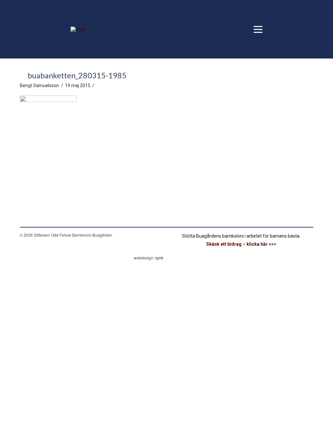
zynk (159, 257)
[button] (258, 29)
